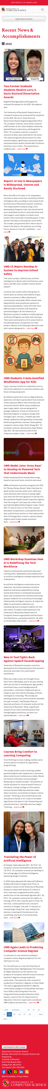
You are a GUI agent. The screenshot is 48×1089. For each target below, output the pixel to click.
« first (5, 1010)
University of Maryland (24, 3)
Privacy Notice (22, 1076)
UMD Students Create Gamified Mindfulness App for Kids (24, 380)
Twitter (10, 1072)
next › (41, 1014)
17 (24, 1014)
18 (30, 1014)
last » (5, 1019)
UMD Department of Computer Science (19, 9)
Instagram (15, 1072)
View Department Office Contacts (14, 1047)
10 (29, 1010)
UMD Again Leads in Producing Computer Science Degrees (23, 949)
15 (14, 1014)
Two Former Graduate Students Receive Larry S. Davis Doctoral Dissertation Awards (21, 91)
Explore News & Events (24, 19)
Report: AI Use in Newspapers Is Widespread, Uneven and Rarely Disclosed (23, 184)
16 (19, 1014)
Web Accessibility (9, 1076)
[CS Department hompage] (24, 1082)
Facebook (4, 1072)
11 (34, 1010)
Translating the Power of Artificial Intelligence (20, 858)
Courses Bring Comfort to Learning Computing (20, 753)
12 (39, 1010)
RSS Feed (27, 1072)
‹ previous (15, 1010)
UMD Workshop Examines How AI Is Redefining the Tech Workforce (23, 562)
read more (21, 149)
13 (4, 1014)
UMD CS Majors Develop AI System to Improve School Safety (21, 270)
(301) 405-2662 (18, 1067)
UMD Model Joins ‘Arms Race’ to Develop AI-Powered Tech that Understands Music (23, 469)
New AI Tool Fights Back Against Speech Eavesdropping (24, 659)
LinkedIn (21, 1072)
